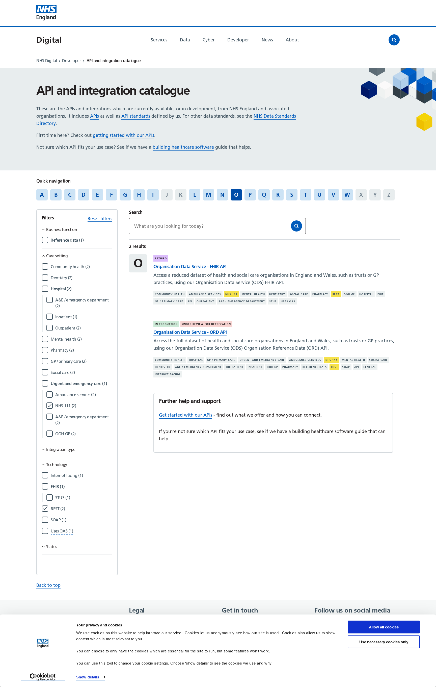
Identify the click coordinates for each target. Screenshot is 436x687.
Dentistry (277, 294)
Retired (161, 258)
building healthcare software (183, 147)
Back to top (48, 585)
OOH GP (349, 294)
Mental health (253, 294)
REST (336, 294)
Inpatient (255, 367)
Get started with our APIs (185, 415)
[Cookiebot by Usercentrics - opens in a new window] (43, 677)
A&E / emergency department (242, 301)
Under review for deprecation (206, 324)
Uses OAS (288, 301)
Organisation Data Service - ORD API (190, 332)
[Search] (296, 226)
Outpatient (205, 301)
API (189, 301)
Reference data (315, 367)
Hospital (366, 294)
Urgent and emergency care (262, 360)
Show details (87, 677)
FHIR (380, 294)
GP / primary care (169, 301)
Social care (298, 294)
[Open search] (394, 39)
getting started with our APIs (123, 135)
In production (166, 324)
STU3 (273, 301)
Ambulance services (205, 294)
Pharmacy (320, 294)
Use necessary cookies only (383, 642)
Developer (71, 60)
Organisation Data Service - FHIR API (189, 266)
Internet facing (167, 374)
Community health (170, 294)
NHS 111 (231, 294)
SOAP (346, 367)
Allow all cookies (384, 627)
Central (369, 367)
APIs (94, 116)
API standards (135, 116)
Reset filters (100, 218)
